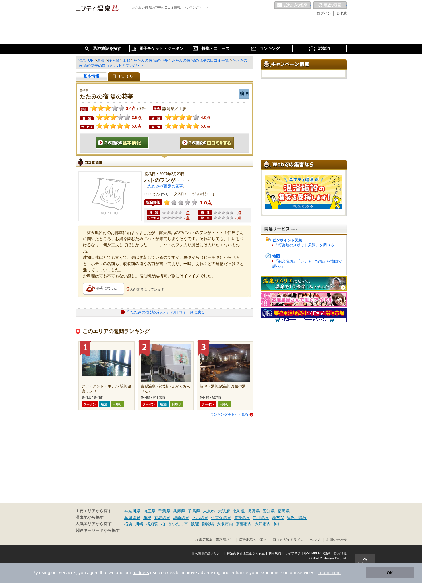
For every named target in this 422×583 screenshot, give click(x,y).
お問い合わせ (336, 539)
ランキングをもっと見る (229, 414)
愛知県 (269, 511)
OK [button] (390, 572)
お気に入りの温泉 (292, 5)
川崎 (139, 524)
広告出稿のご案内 (253, 539)
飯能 (195, 524)
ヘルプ (315, 539)
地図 (276, 256)
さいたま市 (178, 524)
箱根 (147, 517)
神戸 (278, 524)
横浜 (128, 524)
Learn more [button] (329, 572)
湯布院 (278, 517)
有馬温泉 (162, 517)
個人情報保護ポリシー (207, 553)
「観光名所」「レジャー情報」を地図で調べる (307, 263)
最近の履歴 (330, 5)
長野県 (254, 511)
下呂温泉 (200, 517)
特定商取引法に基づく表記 (246, 553)
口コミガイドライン (288, 539)
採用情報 (340, 553)
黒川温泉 (261, 517)
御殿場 (208, 524)
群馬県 (194, 511)
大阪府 (224, 511)
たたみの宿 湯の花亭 (165, 186)
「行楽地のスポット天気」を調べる (304, 245)
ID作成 (341, 13)
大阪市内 (225, 524)
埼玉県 (149, 511)
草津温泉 (132, 517)
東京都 (209, 511)
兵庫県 (179, 511)
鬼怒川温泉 (297, 517)
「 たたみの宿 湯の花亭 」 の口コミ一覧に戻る (165, 312)
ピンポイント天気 (287, 240)
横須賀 (152, 524)
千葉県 (164, 511)
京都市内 (244, 524)
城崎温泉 (181, 517)
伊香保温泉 (221, 517)
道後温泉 (242, 517)
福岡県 (284, 511)
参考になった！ (108, 288)
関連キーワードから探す (98, 530)
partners (140, 572)
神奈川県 (132, 511)
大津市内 (263, 524)
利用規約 (274, 553)
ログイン (323, 13)
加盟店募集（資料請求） (214, 539)
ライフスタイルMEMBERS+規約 (307, 553)
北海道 (239, 511)
